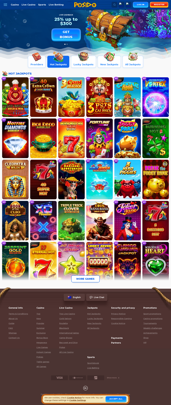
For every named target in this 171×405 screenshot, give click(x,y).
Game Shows (65, 338)
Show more (112, 378)
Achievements (150, 333)
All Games (41, 366)
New (38, 318)
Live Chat (99, 297)
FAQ (11, 328)
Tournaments (150, 323)
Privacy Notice (118, 314)
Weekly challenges (152, 328)
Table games (42, 362)
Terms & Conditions (18, 314)
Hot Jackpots (93, 314)
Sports (42, 4)
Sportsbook (93, 363)
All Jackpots (93, 328)
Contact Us (14, 338)
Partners (116, 343)
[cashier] (59, 377)
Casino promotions (152, 318)
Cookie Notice (118, 323)
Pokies (39, 357)
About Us (13, 318)
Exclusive (41, 333)
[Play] (15, 93)
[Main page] (85, 5)
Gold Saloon (65, 318)
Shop (146, 338)
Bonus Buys (42, 338)
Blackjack (64, 328)
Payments (117, 338)
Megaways (41, 342)
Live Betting (56, 4)
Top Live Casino (67, 314)
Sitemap (13, 333)
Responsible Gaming (121, 318)
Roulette (63, 323)
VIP (145, 342)
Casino (15, 4)
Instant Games (43, 352)
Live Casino (29, 4)
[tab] (64, 44)
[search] (114, 5)
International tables (69, 333)
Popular (40, 323)
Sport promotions (152, 314)
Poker (62, 347)
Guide (11, 323)
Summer (40, 328)
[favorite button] (24, 82)
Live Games (42, 347)
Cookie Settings (77, 400)
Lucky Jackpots (95, 318)
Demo (15, 113)
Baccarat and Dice (68, 342)
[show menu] (6, 4)
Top (38, 314)
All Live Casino (66, 352)
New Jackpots (94, 323)
